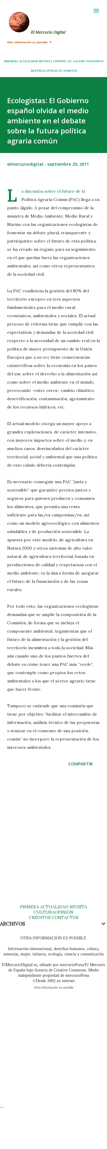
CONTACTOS (64, 917)
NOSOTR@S (95, 61)
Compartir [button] (80, 764)
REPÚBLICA (39, 70)
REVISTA (45, 61)
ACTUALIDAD (28, 61)
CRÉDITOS (40, 917)
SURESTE (70, 70)
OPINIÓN (59, 61)
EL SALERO (77, 61)
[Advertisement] (53, 841)
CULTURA (44, 912)
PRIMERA (11, 61)
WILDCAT (55, 70)
